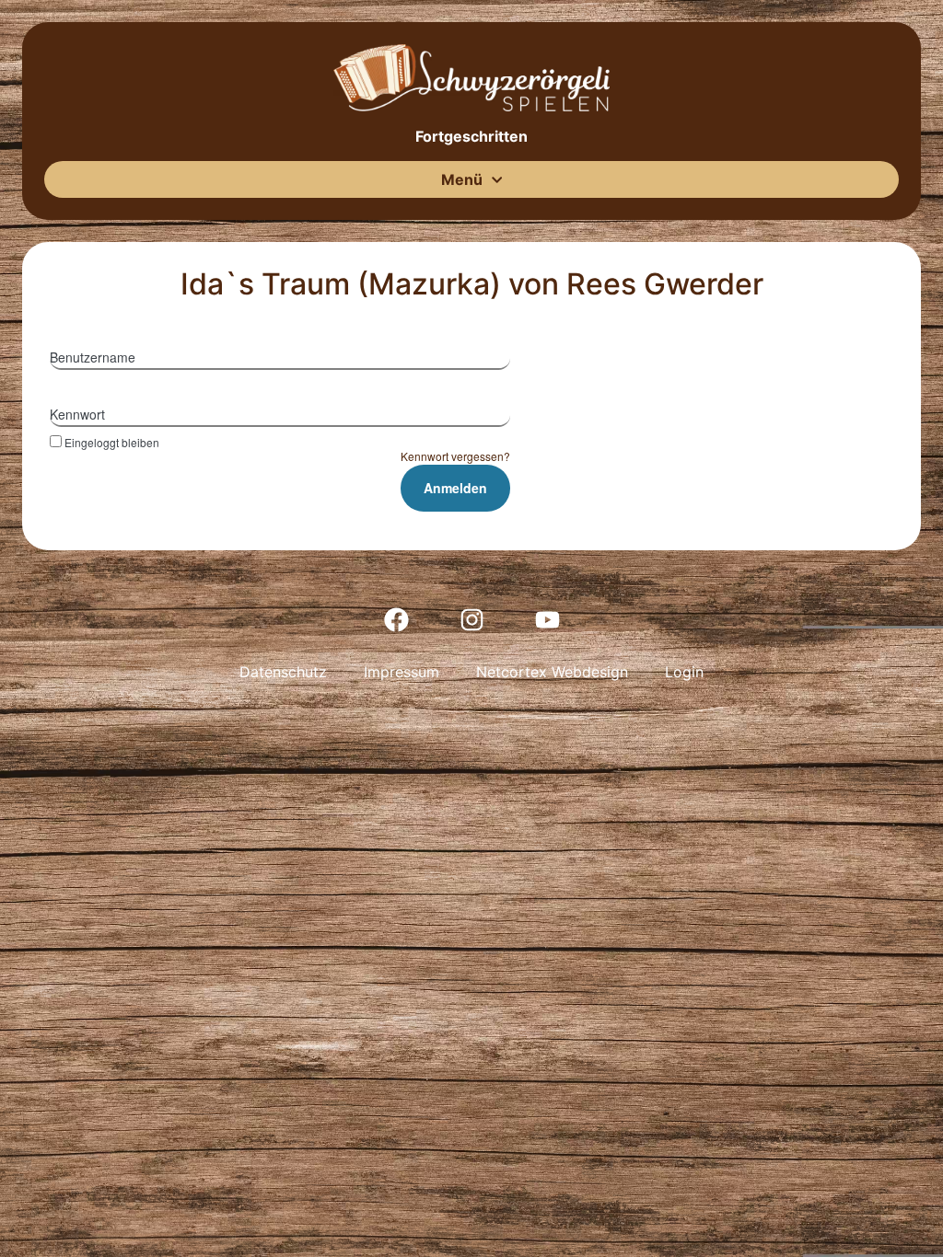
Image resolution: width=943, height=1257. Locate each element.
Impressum (401, 672)
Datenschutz (283, 672)
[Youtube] (547, 619)
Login (684, 672)
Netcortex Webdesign (552, 672)
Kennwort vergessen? (455, 456)
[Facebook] (396, 619)
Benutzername (92, 357)
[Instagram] (471, 619)
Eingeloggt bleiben (111, 441)
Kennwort (77, 414)
